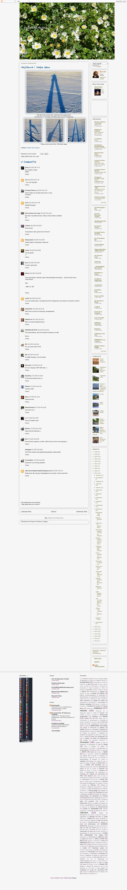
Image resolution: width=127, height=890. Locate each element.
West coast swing (102, 91)
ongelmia (105, 787)
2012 (96, 636)
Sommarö (92, 829)
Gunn (26, 202)
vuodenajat (83, 870)
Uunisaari (89, 857)
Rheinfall (104, 815)
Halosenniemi (92, 702)
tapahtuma (83, 842)
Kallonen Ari (28, 319)
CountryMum (29, 460)
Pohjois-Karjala (84, 796)
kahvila (85, 727)
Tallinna (97, 838)
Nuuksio (84, 785)
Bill (26, 344)
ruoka (84, 818)
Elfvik (100, 689)
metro (104, 776)
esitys (88, 693)
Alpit (98, 680)
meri (81, 776)
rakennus (92, 807)
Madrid (82, 770)
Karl (26, 439)
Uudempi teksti (26, 511)
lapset (105, 752)
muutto (86, 781)
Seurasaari (91, 826)
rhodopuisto (83, 816)
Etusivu (53, 511)
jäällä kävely (28, 156)
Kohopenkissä (98, 155)
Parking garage (92, 790)
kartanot (102, 729)
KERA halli (98, 734)
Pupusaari (102, 801)
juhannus (95, 724)
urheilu (83, 857)
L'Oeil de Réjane (99, 244)
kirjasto (87, 738)
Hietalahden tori (100, 711)
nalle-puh (105, 781)
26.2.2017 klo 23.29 (33, 354)
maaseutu (101, 768)
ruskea (97, 818)
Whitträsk (102, 871)
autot (89, 684)
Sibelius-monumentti (101, 826)
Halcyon (27, 386)
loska (81, 763)
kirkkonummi (104, 738)
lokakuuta (99, 481)
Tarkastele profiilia (102, 78)
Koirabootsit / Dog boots (99, 514)
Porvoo (96, 140)
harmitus (104, 704)
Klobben (98, 742)
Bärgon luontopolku (94, 688)
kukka (85, 746)
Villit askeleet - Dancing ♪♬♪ (98, 87)
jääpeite (105, 725)
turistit (100, 851)
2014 (96, 631)
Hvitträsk (82, 714)
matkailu (91, 774)
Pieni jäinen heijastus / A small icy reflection (99, 532)
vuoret (91, 870)
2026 (96, 452)
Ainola (96, 678)
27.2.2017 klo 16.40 (33, 439)
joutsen (88, 724)
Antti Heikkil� (55, 731)
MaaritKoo (28, 375)
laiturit (84, 752)
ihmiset (105, 716)
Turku (106, 851)
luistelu (93, 763)
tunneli (104, 850)
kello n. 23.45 (102, 403)
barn (101, 684)
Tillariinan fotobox (99, 197)
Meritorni (90, 776)
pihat (106, 792)
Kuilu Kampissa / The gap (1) (103, 440)
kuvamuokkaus (97, 653)
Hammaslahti (101, 702)
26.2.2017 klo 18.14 (46, 213)
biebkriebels (28, 309)
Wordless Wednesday (58, 683)
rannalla (85, 808)
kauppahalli (93, 733)
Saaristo (93, 820)
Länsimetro (102, 766)
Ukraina (82, 855)
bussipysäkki (83, 688)
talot (102, 839)
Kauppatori (102, 733)
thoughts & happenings (98, 279)
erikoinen (82, 693)
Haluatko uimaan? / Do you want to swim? (99, 541)
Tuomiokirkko (91, 851)
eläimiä (84, 691)
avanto (95, 684)
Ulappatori (88, 855)
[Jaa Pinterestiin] (47, 154)
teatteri (104, 842)
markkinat (83, 774)
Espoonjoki (102, 695)
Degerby (82, 689)
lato (84, 754)
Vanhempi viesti (81, 511)
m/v (88, 768)
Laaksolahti (105, 750)
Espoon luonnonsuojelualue (88, 695)
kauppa (85, 733)
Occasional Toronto (97, 226)
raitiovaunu (84, 807)
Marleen (27, 428)
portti (91, 797)
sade (99, 820)
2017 (96, 473)
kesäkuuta (99, 493)
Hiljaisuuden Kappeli (85, 713)
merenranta (101, 774)
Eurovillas (102, 697)
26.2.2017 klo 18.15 (36, 225)
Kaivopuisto (93, 727)
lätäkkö (82, 768)
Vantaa (94, 862)
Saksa (83, 822)
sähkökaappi (92, 837)
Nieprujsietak (29, 240)
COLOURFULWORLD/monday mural (62, 687)
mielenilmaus (98, 777)
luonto (88, 765)
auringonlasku (85, 682)
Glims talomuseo (85, 700)
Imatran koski (102, 718)
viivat (102, 866)
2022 (96, 461)
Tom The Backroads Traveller (97, 215)
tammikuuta (99, 622)
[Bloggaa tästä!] (42, 154)
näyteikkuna (83, 787)
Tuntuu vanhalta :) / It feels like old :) (99, 555)
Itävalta (81, 722)
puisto (104, 799)
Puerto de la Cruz (90, 799)
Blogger (74, 878)
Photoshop (99, 792)
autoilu (104, 682)
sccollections (98, 285)
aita (101, 678)
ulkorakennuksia (104, 855)
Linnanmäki (103, 757)
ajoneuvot (84, 680)
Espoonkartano (84, 697)
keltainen (90, 734)
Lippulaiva (83, 761)
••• (80, 678)
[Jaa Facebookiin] (46, 154)
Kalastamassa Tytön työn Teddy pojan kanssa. (99, 191)
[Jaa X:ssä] (44, 154)
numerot (106, 783)
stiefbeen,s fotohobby (97, 323)
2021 (96, 463)
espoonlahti (94, 697)
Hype (88, 714)
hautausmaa (89, 708)
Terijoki (89, 844)
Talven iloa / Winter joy (99, 568)
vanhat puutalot (102, 860)
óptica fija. (97, 261)
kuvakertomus (101, 748)
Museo (81, 781)
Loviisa (87, 763)
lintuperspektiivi (84, 759)
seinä (81, 824)
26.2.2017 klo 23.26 (33, 344)
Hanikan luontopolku (86, 704)
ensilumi (102, 691)
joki (99, 722)
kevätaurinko (101, 736)
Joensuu (94, 722)
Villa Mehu (91, 868)
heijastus (98, 708)
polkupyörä (95, 796)
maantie (94, 768)
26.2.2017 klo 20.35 (35, 273)
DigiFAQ (96, 662)
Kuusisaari (92, 748)
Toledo (102, 846)
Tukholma (97, 850)
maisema (102, 770)
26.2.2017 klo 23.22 (43, 330)
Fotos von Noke (99, 296)
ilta (93, 718)
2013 (96, 634)
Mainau (88, 770)
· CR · (32, 286)
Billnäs (87, 686)
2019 (96, 468)
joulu (103, 722)
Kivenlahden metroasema (98, 740)
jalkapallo (87, 722)
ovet (89, 788)
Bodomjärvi (103, 686)
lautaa (96, 754)
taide (106, 837)
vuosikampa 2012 (102, 870)
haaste (103, 700)
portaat (84, 797)
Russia (103, 818)
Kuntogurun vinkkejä (57, 723)
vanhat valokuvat (85, 862)
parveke (103, 790)
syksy (101, 835)
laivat (92, 752)
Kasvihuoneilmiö (84, 731)
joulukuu (82, 724)
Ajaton (106, 678)
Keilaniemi (83, 734)
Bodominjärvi (94, 686)
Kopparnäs (83, 744)
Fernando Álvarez (30, 190)
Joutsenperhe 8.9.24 (99, 198)
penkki (91, 792)
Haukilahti (90, 706)
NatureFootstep (29, 407)
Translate (98, 66)
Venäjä (82, 866)
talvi (34, 156)
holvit (94, 713)
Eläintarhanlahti (93, 691)
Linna (96, 757)
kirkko (95, 738)
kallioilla (82, 729)
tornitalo (84, 848)
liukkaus (91, 761)
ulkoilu (95, 855)
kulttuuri (93, 746)
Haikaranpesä (83, 702)
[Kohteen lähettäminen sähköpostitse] (41, 154)
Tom (26, 179)
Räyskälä (87, 820)
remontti (92, 815)
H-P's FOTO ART (99, 318)
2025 (96, 454)
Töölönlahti (94, 853)
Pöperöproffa (55, 705)
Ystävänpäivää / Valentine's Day (99, 574)
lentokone (102, 755)
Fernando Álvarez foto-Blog (99, 233)
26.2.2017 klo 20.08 (35, 250)
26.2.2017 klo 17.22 (41, 190)
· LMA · (27, 286)
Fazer (87, 698)
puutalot (103, 803)
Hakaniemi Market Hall (100, 172)
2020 (96, 466)
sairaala (105, 820)
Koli (104, 742)
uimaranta (102, 853)
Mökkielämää (97, 781)
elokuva (106, 689)
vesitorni (89, 866)
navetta (85, 783)
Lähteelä (95, 766)
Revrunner (28, 365)
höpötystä (95, 716)
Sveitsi (105, 833)
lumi (99, 763)
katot (92, 731)
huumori (102, 713)
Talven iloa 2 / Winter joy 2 (99, 562)
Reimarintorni (83, 815)
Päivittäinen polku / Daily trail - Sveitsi (103, 369)
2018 (96, 471)
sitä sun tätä (102, 827)
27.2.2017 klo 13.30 (40, 407)
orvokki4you (98, 138)
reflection (84, 812)
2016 (96, 626)
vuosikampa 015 (103, 376)
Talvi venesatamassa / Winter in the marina (99, 602)
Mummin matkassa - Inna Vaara (99, 122)
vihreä (96, 866)
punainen (91, 801)
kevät (92, 736)
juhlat (101, 724)
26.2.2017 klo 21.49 (38, 309)
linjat (90, 757)
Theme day (84, 846)
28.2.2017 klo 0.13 (58, 470)
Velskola (91, 864)
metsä (90, 777)
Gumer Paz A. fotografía (98, 312)
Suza (26, 262)
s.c (26, 418)
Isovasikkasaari (83, 720)
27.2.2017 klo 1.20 (37, 365)
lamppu (99, 752)
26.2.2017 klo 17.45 (34, 202)
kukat (106, 744)
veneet (102, 864)
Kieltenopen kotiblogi (98, 130)
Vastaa (27, 174)
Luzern (88, 766)
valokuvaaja (101, 859)
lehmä (85, 755)
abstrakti (85, 678)
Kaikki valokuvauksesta (99, 665)
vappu (100, 862)
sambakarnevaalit (93, 822)
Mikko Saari (97, 658)
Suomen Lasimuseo (101, 831)
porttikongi (97, 797)
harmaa (97, 704)
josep (26, 167)
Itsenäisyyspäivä (94, 720)
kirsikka (86, 740)
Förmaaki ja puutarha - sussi (99, 178)
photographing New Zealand (99, 267)
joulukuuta (99, 475)
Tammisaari (96, 840)
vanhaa (94, 860)
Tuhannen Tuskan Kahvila (86, 850)
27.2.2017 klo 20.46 (39, 460)
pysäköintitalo (90, 805)
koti (99, 744)
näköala (103, 785)
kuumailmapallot (84, 748)
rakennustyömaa (103, 807)
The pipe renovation (103, 844)
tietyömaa (91, 846)
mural (102, 779)
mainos (95, 770)
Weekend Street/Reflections (59, 691)
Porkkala (105, 796)
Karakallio (95, 729)
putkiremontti (83, 803)
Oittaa (89, 787)
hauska (98, 706)
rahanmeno (105, 805)
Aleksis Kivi (92, 680)
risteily (106, 816)
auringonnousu (97, 682)
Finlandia (93, 698)
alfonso (27, 273)
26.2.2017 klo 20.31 (34, 262)
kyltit (93, 750)
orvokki (104, 71)
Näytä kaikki (103, 202)
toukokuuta (99, 497)
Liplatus (103, 759)
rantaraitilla (94, 808)
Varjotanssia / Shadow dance (99, 525)
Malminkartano (90, 772)
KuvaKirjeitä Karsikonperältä (99, 145)
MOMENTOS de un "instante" (99, 340)
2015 (96, 629)
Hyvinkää (95, 714)
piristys (97, 794)
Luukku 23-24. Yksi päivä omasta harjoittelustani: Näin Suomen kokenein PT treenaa (63, 717)
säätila (100, 837)
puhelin (98, 799)
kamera (89, 729)
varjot (37, 156)
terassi (82, 844)
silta (87, 827)
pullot (81, 801)
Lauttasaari (104, 754)
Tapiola (92, 842)
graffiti (95, 700)
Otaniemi (84, 788)
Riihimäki (92, 816)
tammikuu (89, 840)
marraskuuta (99, 477)
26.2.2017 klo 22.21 (38, 319)
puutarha (82, 805)
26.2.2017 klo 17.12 (34, 167)
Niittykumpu (92, 783)
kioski (81, 738)
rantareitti (90, 810)
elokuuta (98, 487)
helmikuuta (99, 509)
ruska (89, 818)
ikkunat (87, 718)
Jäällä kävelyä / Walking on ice (99, 594)
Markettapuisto (101, 772)
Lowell (27, 298)
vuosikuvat (85, 871)
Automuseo (82, 684)
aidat (91, 678)
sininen (94, 827)
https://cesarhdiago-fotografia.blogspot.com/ (38, 470)
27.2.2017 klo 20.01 (37, 449)
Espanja (94, 693)
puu (91, 803)
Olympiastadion (97, 787)
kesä (86, 736)
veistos (84, 864)
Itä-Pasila (102, 720)
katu (98, 731)
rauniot (104, 810)
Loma (98, 761)
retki (97, 815)
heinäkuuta (99, 490)
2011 (96, 638)
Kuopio (102, 746)
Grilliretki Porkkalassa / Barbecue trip (99, 581)
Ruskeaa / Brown (98, 618)
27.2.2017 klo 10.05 (37, 375)
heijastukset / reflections (99, 650)
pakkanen (97, 788)
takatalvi (90, 838)
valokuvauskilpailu (85, 860)
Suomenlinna (83, 833)
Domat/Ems (89, 689)
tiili (97, 846)
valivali (104, 857)
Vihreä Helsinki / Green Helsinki (102, 421)
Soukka (104, 829)
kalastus (102, 727)
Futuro (98, 698)
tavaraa (98, 842)
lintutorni (94, 759)
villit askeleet (101, 868)
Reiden (101, 813)
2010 (96, 641)
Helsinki (83, 710)
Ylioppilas (85, 873)
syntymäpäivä (83, 837)
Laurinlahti (90, 754)
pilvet (91, 794)
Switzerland (89, 835)
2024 (96, 456)
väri (90, 871)
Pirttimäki (104, 794)
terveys (94, 844)
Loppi (104, 761)
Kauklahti (105, 731)
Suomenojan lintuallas (95, 833)
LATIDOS (97, 307)
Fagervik (82, 698)
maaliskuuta (99, 505)
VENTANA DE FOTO (31, 330)
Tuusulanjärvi (85, 853)
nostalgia (100, 783)
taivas (83, 838)
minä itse (95, 779)
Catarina (27, 225)
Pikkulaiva (84, 794)
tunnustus (82, 851)
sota (99, 829)
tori (107, 846)
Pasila (81, 792)
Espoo (102, 693)
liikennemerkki (83, 757)
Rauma (98, 810)
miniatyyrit (105, 777)
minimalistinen (86, 779)
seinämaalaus (92, 824)
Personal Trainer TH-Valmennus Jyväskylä (61, 713)
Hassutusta (82, 706)
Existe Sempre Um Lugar (32, 213)
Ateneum (104, 680)
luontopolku (98, 765)
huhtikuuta (99, 501)
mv (91, 781)
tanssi (103, 840)
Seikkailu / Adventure (99, 519)
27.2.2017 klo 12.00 (35, 386)
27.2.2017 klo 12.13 (34, 397)
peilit (86, 792)
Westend (97, 871)
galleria (104, 698)
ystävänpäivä (92, 873)
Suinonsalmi (83, 831)
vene (96, 864)
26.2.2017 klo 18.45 (39, 240)
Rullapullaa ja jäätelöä (99, 147)
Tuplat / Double (102, 411)
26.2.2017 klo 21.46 (35, 298)
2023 (96, 459)
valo (92, 859)
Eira (96, 689)
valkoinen (82, 859)
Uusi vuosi (96, 857)
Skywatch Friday (56, 696)
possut (81, 799)
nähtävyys (93, 785)
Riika (99, 816)
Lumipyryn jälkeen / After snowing (99, 548)
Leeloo (27, 250)
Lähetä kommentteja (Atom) (56, 518)
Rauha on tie (97, 124)
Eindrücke (97, 329)
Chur (103, 688)
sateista (103, 822)
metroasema (83, 777)
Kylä (98, 750)
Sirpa (26, 397)
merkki (98, 776)
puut (96, 803)
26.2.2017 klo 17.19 (33, 179)
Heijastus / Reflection (99, 588)
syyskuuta (98, 483)
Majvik (81, 772)
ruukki (81, 820)
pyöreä (98, 805)
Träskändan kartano (98, 848)
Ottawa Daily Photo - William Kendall (100, 250)
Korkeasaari (92, 744)
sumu (91, 831)
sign (81, 827)
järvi (87, 725)
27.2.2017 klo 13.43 (35, 428)
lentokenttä (93, 755)
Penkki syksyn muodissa (102, 360)
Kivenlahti (95, 652)
